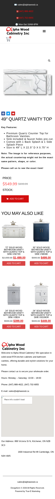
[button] (44, 31)
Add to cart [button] (14, 263)
